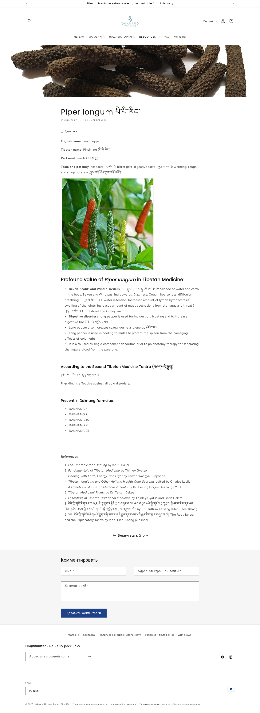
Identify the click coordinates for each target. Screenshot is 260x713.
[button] (29, 21)
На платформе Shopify (56, 704)
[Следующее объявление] (233, 3)
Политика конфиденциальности (120, 634)
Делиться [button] (71, 131)
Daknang (39, 704)
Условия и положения (159, 634)
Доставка (89, 634)
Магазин (73, 634)
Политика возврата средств (155, 704)
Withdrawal (185, 634)
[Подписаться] (89, 656)
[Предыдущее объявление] (26, 3)
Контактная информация (186, 704)
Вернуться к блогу (133, 535)
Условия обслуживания (123, 704)
